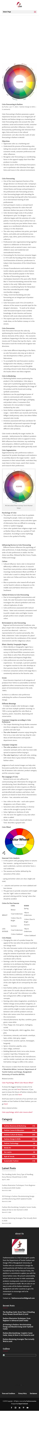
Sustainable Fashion (11, 1161)
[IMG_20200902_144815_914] (19, 1356)
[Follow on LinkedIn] (19, 1407)
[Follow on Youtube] (27, 1407)
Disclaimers (33, 1393)
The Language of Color (10, 777)
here (19, 1089)
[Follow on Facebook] (11, 1407)
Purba (6, 107)
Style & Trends (9, 1156)
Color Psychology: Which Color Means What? (17, 1083)
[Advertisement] (19, 36)
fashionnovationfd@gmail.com (23, 1298)
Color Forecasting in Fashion (12, 104)
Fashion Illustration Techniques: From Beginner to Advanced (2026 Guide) (16, 1319)
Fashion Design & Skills (27, 107)
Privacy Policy (22, 1393)
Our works (8, 1152)
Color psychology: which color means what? (17, 1112)
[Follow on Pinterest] (23, 1407)
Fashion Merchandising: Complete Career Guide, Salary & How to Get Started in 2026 (18, 1334)
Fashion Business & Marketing (15, 1126)
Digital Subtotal (23, 1404)
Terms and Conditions (8, 1393)
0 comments (6, 109)
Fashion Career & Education (14, 1130)
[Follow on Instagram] (15, 1407)
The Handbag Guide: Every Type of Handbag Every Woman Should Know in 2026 (19, 1313)
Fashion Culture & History (13, 1135)
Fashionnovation (31, 1401)
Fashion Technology (11, 1143)
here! (20, 1095)
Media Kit (7, 1148)
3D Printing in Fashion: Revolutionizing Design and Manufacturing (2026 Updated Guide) (18, 1327)
